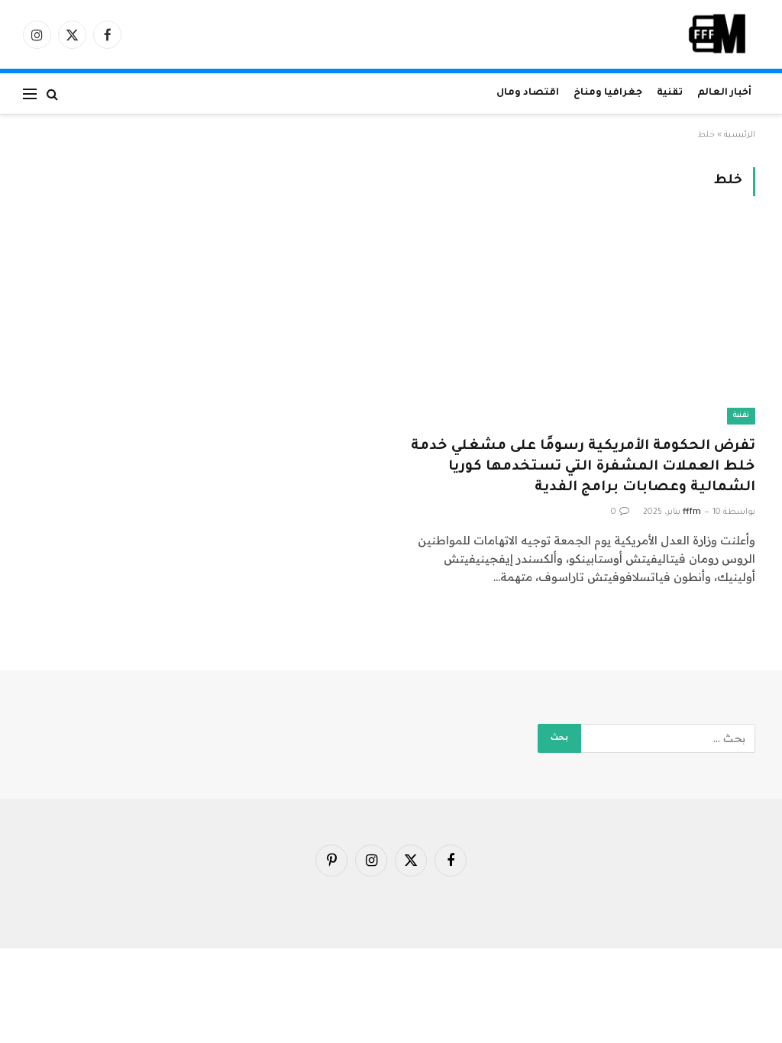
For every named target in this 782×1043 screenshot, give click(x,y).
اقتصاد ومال (527, 93)
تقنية (670, 93)
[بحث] (52, 93)
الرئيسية (739, 135)
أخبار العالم (724, 93)
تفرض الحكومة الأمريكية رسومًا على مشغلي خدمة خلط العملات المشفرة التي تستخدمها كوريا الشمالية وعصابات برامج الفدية (583, 467)
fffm (692, 512)
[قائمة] (30, 93)
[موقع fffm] (718, 34)
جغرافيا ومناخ (608, 93)
